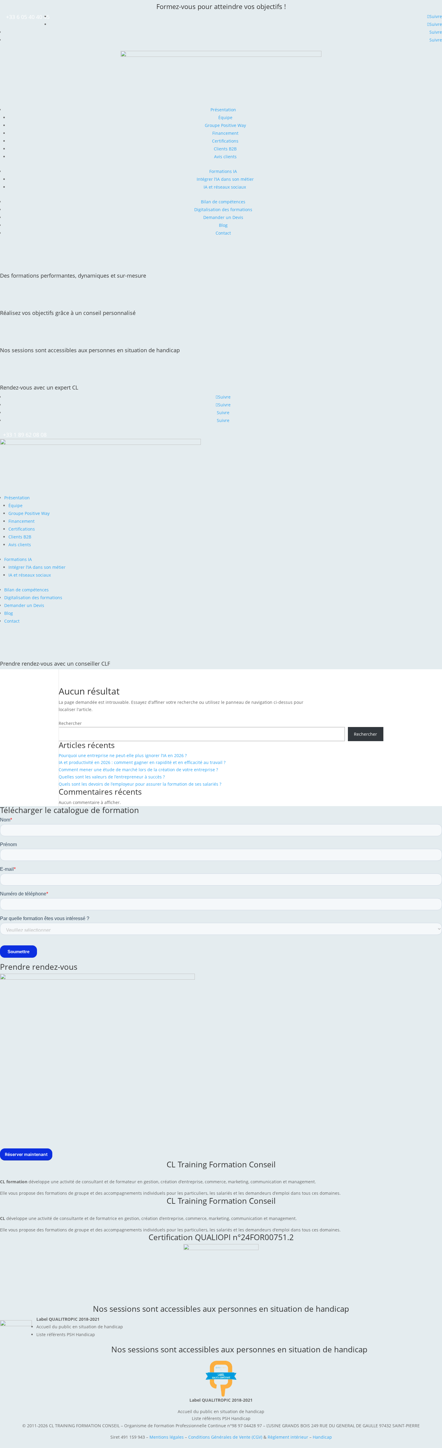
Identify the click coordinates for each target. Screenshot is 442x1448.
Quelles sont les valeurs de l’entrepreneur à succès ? (112, 777)
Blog (223, 225)
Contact (223, 233)
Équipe (225, 117)
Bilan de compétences (223, 202)
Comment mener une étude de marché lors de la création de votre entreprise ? (138, 769)
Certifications (225, 141)
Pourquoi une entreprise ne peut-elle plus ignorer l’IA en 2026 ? (123, 755)
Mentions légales (166, 1437)
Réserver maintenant (26, 1154)
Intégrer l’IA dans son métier (225, 179)
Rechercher (70, 723)
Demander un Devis (223, 217)
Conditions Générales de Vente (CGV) (225, 1437)
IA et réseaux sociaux (225, 187)
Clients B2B (225, 149)
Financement (225, 133)
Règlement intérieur (288, 1437)
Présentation (223, 109)
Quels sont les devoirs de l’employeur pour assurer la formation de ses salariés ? (140, 784)
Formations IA (223, 171)
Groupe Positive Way (225, 125)
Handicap (322, 1437)
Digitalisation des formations (223, 209)
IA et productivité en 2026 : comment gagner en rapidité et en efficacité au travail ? (142, 762)
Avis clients (225, 156)
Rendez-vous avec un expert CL (39, 387)
